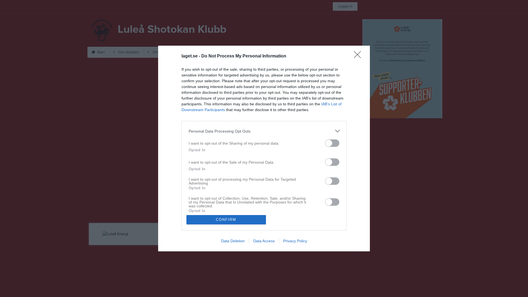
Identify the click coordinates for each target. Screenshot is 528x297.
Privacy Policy (295, 241)
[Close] (359, 56)
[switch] (332, 143)
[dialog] (264, 148)
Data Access (264, 241)
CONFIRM (226, 220)
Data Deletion (233, 241)
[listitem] (264, 131)
